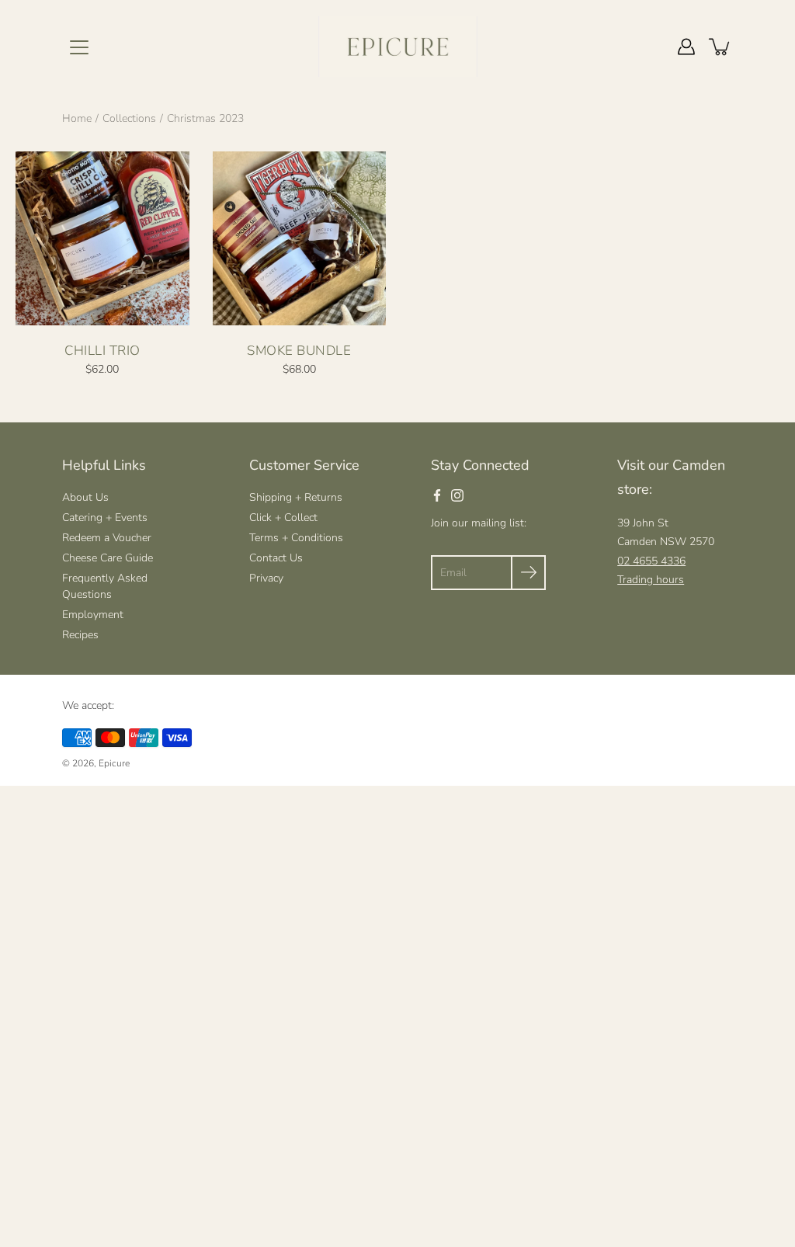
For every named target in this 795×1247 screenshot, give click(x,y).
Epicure (114, 763)
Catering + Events (105, 517)
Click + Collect (283, 517)
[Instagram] (457, 495)
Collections (129, 118)
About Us (85, 497)
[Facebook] (437, 495)
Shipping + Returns (295, 497)
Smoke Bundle (299, 351)
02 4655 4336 (651, 561)
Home (77, 118)
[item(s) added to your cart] (720, 46)
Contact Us (276, 558)
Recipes (80, 634)
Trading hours (650, 579)
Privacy (266, 578)
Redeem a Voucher (106, 537)
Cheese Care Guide (107, 558)
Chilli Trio (102, 351)
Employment (92, 614)
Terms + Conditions (296, 537)
